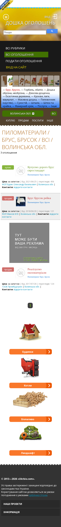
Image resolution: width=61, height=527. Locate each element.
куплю (10, 120)
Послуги (42, 106)
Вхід (47, 17)
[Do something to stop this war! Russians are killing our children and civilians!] (6, 6)
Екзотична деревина (18, 96)
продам (23, 120)
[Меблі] (27, 81)
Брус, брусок (13, 89)
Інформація (12, 512)
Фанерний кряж (24, 106)
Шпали (35, 102)
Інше (54, 106)
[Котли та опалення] (45, 81)
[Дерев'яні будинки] (33, 81)
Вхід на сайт (16, 67)
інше (50, 120)
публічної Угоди (38, 495)
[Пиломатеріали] (10, 81)
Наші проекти (13, 504)
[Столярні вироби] (4, 81)
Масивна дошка (27, 99)
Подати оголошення (24, 61)
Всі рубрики (15, 48)
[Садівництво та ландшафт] (51, 81)
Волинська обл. (20, 113)
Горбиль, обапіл (33, 89)
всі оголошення (20, 54)
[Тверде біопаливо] (39, 81)
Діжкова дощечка (39, 93)
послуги (38, 120)
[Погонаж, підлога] (16, 81)
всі (54, 113)
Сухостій (22, 102)
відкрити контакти (23, 187)
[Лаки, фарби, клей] (21, 81)
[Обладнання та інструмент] (57, 81)
